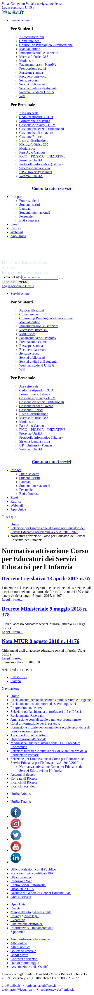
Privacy (15, 916)
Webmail (16, 232)
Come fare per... (30, 41)
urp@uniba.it (11, 985)
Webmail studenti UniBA (36, 92)
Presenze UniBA (31, 160)
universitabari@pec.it (41, 985)
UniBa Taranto (20, 801)
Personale (26, 216)
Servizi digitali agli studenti (38, 88)
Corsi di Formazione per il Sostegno (35, 723)
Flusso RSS (18, 677)
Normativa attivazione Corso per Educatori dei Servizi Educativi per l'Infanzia (51, 768)
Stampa (15, 681)
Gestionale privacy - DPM (37, 125)
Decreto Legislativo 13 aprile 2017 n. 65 (46, 578)
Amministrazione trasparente (30, 939)
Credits (15, 908)
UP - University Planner (35, 172)
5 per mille (17, 932)
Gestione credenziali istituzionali (41, 129)
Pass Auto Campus (32, 152)
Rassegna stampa (31, 72)
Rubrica (15, 228)
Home (14, 524)
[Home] (37, 273)
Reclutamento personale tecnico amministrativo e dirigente (50, 700)
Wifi (22, 96)
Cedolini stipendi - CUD (36, 117)
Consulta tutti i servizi (51, 188)
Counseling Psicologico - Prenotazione (46, 45)
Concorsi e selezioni (24, 959)
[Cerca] (61, 278)
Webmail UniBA (31, 176)
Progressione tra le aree (26, 707)
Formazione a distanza (34, 121)
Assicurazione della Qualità (29, 967)
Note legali (31, 916)
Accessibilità (42, 912)
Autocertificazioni (31, 37)
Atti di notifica (20, 947)
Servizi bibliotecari (32, 84)
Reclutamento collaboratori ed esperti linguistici (43, 704)
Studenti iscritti (29, 204)
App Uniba (18, 236)
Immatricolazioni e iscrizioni (38, 53)
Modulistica (27, 60)
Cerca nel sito (11, 277)
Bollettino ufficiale (23, 951)
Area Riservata (20, 897)
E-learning (17, 920)
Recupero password (33, 76)
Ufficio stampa (20, 877)
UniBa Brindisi (20, 794)
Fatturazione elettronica (26, 924)
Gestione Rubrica (31, 136)
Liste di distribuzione (33, 140)
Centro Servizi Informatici (28, 885)
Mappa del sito (20, 912)
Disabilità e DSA (22, 889)
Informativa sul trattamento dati (31, 928)
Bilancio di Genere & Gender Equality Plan (40, 893)
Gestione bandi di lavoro (36, 133)
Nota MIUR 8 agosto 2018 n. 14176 (40, 641)
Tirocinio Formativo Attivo (28, 735)
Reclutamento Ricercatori (27, 715)
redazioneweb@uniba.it (57, 989)
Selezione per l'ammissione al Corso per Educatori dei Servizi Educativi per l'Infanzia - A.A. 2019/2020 (47, 530)
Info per (15, 197)
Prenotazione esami (32, 68)
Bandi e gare (19, 955)
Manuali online (29, 49)
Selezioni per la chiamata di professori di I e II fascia (46, 711)
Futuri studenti (29, 200)
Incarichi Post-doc (22, 786)
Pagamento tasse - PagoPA (37, 64)
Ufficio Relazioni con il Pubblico (33, 869)
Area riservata (28, 113)
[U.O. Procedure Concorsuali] (31, 258)
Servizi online (20, 20)
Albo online (18, 943)
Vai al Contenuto (13, 3)
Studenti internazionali (34, 212)
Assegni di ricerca (22, 774)
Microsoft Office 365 (33, 57)
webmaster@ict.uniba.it (18, 989)
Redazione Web (21, 881)
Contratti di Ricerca (23, 778)
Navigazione (10, 688)
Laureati (25, 208)
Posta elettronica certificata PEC (32, 873)
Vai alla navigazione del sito (45, 3)
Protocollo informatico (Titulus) (41, 164)
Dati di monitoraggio (24, 963)
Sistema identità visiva (34, 168)
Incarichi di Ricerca (23, 782)
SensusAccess (29, 80)
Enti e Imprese (29, 220)
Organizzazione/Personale (28, 739)
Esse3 (14, 224)
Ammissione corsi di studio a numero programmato (45, 719)
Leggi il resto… (12, 599)
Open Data (18, 904)
